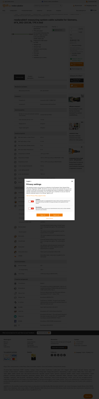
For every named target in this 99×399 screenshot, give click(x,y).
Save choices (49, 218)
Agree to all (56, 215)
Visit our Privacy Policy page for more (36, 195)
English (28, 181)
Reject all (43, 215)
